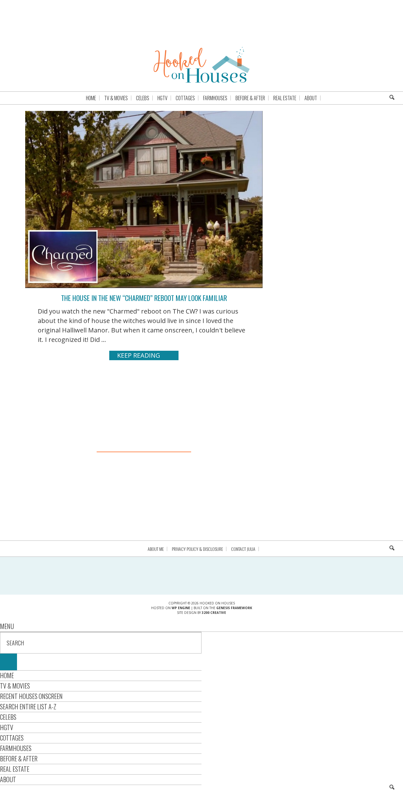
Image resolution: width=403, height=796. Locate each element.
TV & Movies (15, 685)
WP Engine (181, 608)
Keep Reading (138, 355)
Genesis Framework (234, 608)
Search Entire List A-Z (28, 706)
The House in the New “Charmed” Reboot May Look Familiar (144, 298)
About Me (156, 549)
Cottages (12, 737)
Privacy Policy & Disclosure (197, 549)
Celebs (8, 717)
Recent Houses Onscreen (31, 696)
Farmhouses (15, 748)
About (8, 779)
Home (7, 675)
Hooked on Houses (202, 65)
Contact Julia (243, 549)
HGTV (6, 727)
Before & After (18, 758)
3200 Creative (214, 612)
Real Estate (14, 769)
